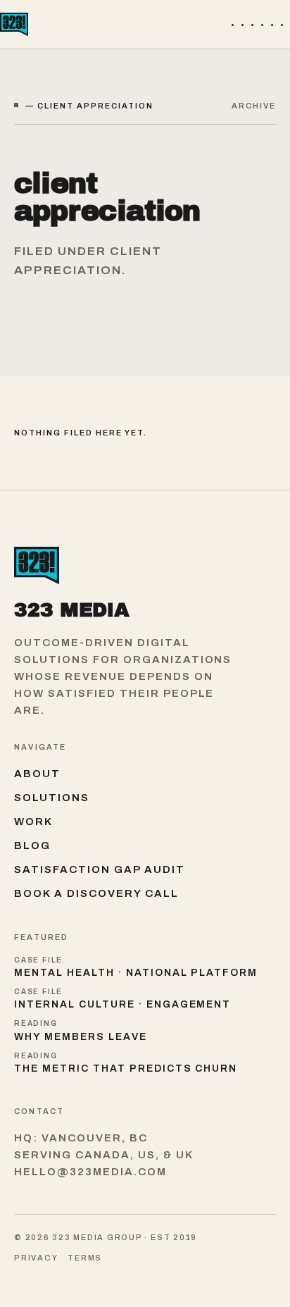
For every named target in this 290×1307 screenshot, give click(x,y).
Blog (32, 845)
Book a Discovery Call (96, 893)
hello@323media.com (90, 1171)
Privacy (36, 1257)
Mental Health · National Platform (136, 972)
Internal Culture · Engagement (122, 1004)
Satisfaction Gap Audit (99, 869)
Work (33, 821)
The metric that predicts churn (125, 1068)
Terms (85, 1257)
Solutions (51, 797)
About (37, 773)
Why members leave (80, 1037)
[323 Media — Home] (14, 24)
